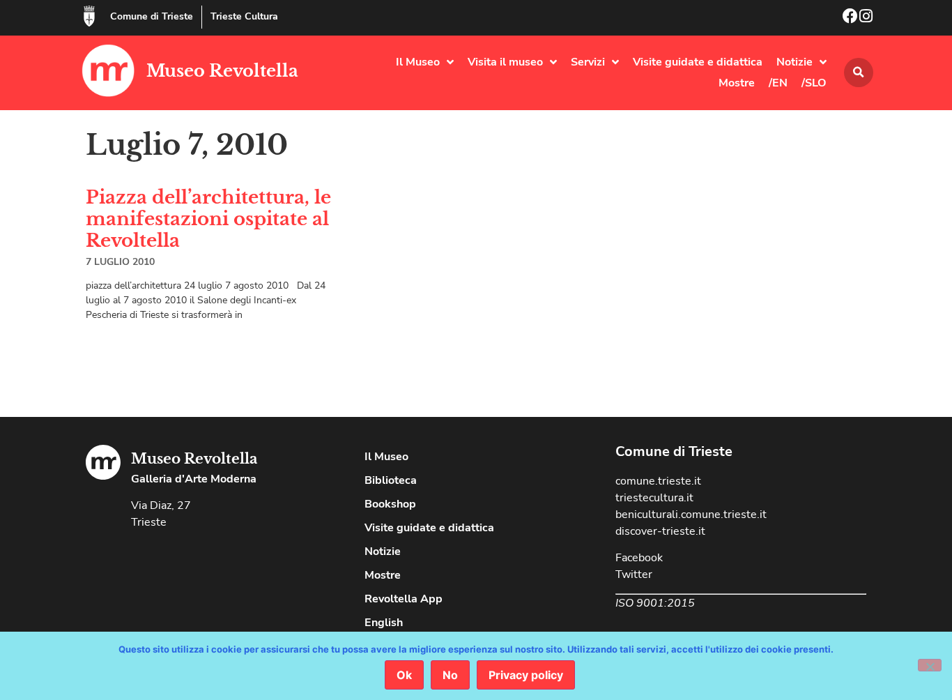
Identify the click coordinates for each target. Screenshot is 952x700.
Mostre (737, 83)
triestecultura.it (654, 497)
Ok (404, 675)
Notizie (794, 62)
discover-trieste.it (660, 531)
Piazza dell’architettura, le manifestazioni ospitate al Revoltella (208, 219)
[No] (930, 665)
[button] (858, 72)
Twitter (633, 574)
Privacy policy (526, 675)
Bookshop (390, 504)
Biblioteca (390, 480)
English (383, 622)
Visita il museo (505, 62)
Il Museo (418, 62)
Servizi (588, 62)
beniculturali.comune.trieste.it (691, 514)
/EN (778, 83)
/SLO (814, 83)
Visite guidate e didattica (697, 62)
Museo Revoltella (222, 71)
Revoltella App (403, 599)
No (450, 675)
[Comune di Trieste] (89, 16)
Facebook (639, 557)
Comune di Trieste (151, 16)
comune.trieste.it (658, 481)
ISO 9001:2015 (655, 603)
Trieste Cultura (244, 16)
